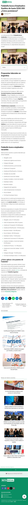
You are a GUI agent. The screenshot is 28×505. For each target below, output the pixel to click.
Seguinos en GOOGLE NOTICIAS (15, 473)
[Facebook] (2, 298)
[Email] (20, 298)
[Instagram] (5, 488)
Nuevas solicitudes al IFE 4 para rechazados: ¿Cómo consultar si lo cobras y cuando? (7, 305)
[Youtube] (8, 488)
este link (17, 270)
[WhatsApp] (13, 298)
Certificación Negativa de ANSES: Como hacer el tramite (20, 305)
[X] (9, 298)
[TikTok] (11, 488)
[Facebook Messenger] (6, 298)
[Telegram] (16, 298)
